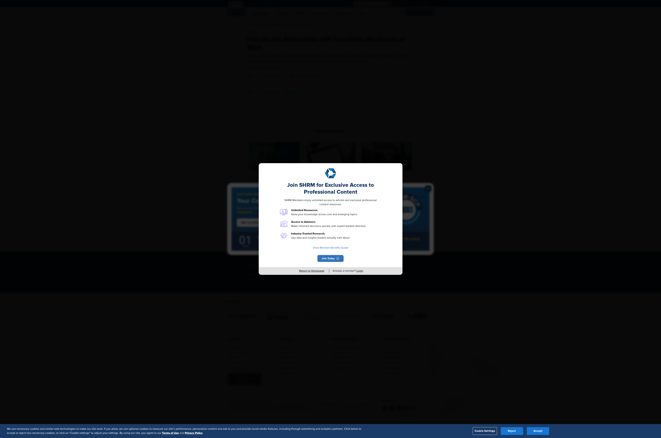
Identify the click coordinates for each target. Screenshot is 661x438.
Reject (512, 431)
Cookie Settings (485, 431)
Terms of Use (170, 433)
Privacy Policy (194, 433)
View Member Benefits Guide (330, 247)
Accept (537, 431)
